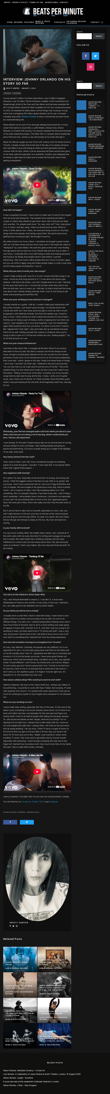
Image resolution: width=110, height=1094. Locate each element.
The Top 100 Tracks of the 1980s (95, 268)
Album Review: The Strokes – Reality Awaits (95, 224)
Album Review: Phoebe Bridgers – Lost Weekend (96, 146)
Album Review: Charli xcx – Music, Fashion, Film (95, 186)
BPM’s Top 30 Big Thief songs (96, 304)
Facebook (25, 802)
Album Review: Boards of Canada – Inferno (96, 355)
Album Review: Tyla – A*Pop (95, 329)
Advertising (51, 2)
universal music (33, 812)
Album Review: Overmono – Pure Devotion (95, 342)
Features (29, 22)
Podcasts (59, 22)
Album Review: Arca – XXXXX (95, 198)
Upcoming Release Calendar (76, 22)
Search (80, 32)
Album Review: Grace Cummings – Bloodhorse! (96, 118)
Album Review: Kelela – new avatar (95, 293)
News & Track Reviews (42, 22)
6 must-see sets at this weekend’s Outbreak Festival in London (95, 256)
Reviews (18, 22)
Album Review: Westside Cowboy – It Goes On (95, 105)
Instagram (53, 802)
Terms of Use (36, 2)
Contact (63, 2)
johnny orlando (10, 812)
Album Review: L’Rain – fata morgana (95, 211)
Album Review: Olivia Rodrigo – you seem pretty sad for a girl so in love (96, 172)
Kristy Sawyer (12, 88)
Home (10, 22)
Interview (16, 93)
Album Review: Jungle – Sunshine (95, 159)
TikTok (42, 802)
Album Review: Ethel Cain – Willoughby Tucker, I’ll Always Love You (96, 316)
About (7, 2)
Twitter (34, 802)
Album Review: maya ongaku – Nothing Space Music (95, 280)
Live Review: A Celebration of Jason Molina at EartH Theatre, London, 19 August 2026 (96, 239)
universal (22, 812)
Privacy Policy (20, 2)
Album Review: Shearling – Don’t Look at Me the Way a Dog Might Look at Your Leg (96, 132)
